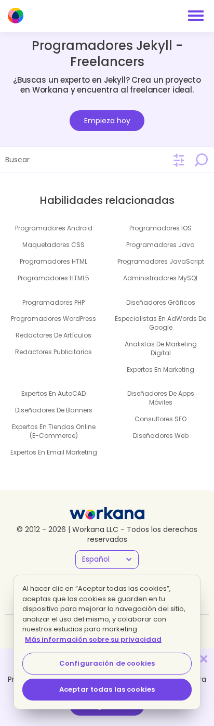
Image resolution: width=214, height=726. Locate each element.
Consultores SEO (160, 418)
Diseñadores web (161, 435)
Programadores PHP (53, 302)
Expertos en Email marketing (53, 452)
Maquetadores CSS (53, 244)
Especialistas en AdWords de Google (160, 323)
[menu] (195, 15)
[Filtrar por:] (179, 160)
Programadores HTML (53, 261)
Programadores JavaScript (160, 261)
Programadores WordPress (53, 318)
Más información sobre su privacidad (93, 639)
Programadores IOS (160, 228)
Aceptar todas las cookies (107, 689)
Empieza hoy (107, 120)
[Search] (201, 159)
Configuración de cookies (107, 663)
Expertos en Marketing (160, 369)
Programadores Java (160, 244)
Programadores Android (53, 228)
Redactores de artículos (53, 335)
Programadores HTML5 (53, 278)
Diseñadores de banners (53, 410)
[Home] (15, 15)
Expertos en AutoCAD (53, 393)
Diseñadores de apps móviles (160, 398)
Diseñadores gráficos (160, 302)
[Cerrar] (203, 659)
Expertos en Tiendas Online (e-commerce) (54, 431)
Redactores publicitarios (53, 351)
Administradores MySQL (160, 278)
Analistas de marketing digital (161, 348)
